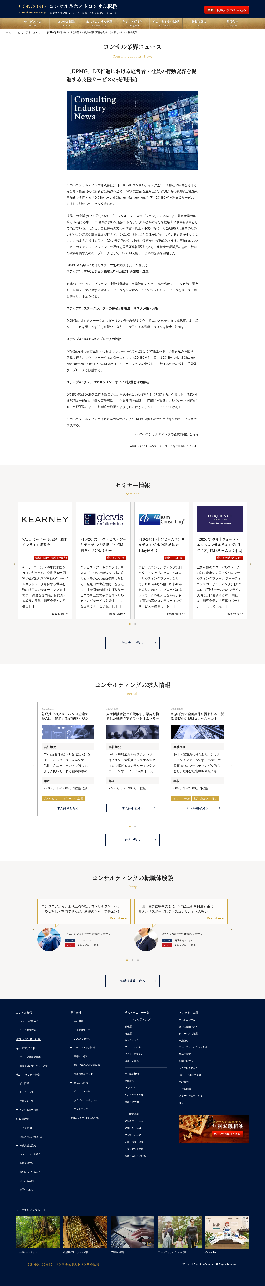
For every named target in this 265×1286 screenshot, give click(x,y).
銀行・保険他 (132, 1101)
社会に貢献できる (188, 1026)
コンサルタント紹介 (30, 1154)
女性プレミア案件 (188, 1068)
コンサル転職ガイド (30, 1021)
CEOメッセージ (82, 1038)
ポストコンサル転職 (28, 1039)
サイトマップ (81, 1109)
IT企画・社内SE (133, 1135)
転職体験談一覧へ (132, 981)
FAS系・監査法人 (134, 1054)
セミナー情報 (27, 1092)
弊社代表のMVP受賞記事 (87, 1065)
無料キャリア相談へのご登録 (85, 1118)
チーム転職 (185, 1089)
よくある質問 (27, 1180)
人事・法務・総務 (134, 1142)
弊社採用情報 (81, 1082)
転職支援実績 (27, 1163)
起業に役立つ (201, 798)
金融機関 (134, 1073)
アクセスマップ (82, 1030)
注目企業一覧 (27, 1101)
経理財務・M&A (133, 1128)
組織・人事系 (132, 1061)
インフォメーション (84, 1091)
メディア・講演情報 (84, 1047)
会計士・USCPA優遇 (190, 1075)
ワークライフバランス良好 (193, 1047)
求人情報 (24, 1083)
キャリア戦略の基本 (30, 1057)
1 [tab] (130, 624)
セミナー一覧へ (132, 642)
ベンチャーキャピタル (136, 1094)
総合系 (128, 1033)
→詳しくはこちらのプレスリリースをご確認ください (162, 446)
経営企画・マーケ (134, 1121)
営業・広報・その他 (135, 1156)
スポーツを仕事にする (190, 1095)
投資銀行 (129, 1081)
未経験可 (183, 1040)
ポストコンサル (52, 798)
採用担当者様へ (82, 1074)
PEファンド (131, 1087)
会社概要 (78, 1021)
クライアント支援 (134, 1149)
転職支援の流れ (28, 1145)
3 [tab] (138, 960)
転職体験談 (23, 1119)
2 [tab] (135, 624)
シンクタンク (132, 1040)
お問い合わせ (27, 1189)
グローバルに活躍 (73, 798)
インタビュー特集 (29, 1109)
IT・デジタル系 (133, 1047)
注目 (214, 798)
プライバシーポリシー (85, 1100)
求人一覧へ (132, 839)
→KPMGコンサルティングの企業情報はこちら (165, 434)
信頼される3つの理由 (31, 1136)
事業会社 (134, 1114)
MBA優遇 (184, 1082)
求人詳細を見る (68, 808)
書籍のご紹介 (81, 1056)
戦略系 (128, 1026)
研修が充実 (185, 1054)
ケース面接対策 (28, 1030)
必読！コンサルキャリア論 (34, 1065)
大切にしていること (30, 1171)
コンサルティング (139, 1019)
